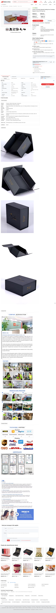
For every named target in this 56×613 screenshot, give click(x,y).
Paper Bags (2, 587)
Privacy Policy (41, 609)
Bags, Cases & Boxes (5, 6)
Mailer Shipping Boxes (4, 585)
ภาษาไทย (42, 607)
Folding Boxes (16, 584)
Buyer (36, 4)
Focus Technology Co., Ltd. (22, 609)
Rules (54, 4)
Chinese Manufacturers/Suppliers (18, 606)
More (1, 603)
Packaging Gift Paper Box (34, 599)
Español (10, 607)
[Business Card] (53, 80)
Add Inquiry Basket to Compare (16, 32)
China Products (11, 606)
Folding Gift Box (27, 595)
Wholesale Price (29, 606)
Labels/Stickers (16, 587)
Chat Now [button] (50, 20)
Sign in (54, 2)
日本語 (37, 607)
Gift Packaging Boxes (4, 584)
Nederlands (29, 607)
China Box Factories (4, 599)
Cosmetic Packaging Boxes (31, 584)
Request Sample (47, 22)
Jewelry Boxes (16, 585)
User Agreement (33, 609)
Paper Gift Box (15, 6)
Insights (50, 606)
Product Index (43, 606)
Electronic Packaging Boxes (31, 585)
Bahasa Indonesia (52, 607)
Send (8, 540)
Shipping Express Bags (31, 587)
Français (17, 607)
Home (1, 6)
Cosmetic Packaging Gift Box (44, 599)
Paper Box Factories (18, 599)
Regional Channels (38, 606)
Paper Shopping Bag (4, 595)
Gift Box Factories (11, 599)
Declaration (37, 609)
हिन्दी (39, 607)
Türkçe (45, 607)
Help (40, 4)
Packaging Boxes (11, 595)
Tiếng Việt (48, 607)
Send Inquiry (38, 20)
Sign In (34, 72)
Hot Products (6, 606)
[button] (36, 78)
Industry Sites (33, 606)
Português (13, 607)
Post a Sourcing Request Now (26, 540)
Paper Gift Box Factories (26, 599)
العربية (32, 607)
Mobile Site (47, 606)
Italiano (24, 607)
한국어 (35, 607)
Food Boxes (43, 585)
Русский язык (20, 607)
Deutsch (26, 607)
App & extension (45, 4)
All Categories (4, 4)
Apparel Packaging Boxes (45, 584)
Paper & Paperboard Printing (19, 595)
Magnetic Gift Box (20, 6)
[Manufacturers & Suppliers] (5, 2)
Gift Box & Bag (10, 6)
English (7, 607)
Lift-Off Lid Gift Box (34, 595)
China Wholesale (24, 606)
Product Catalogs (13, 582)
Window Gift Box (40, 595)
